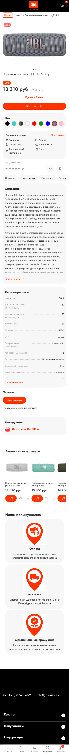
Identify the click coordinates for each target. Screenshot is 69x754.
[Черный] (7, 123)
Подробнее (57, 135)
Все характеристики (14, 382)
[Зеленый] (41, 123)
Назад (8, 15)
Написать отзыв (14, 400)
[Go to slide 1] (33, 69)
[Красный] (34, 123)
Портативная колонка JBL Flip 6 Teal (42, 484)
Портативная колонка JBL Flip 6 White (15, 484)
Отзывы (62, 178)
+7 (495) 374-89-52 (17, 695)
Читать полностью (13, 279)
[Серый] (54, 123)
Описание (10, 178)
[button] (23, 169)
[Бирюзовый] (14, 123)
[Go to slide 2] (35, 69)
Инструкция (47, 178)
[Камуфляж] (20, 123)
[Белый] (27, 123)
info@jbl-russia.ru (49, 695)
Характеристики (28, 178)
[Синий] (47, 123)
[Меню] (6, 5)
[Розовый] (61, 123)
